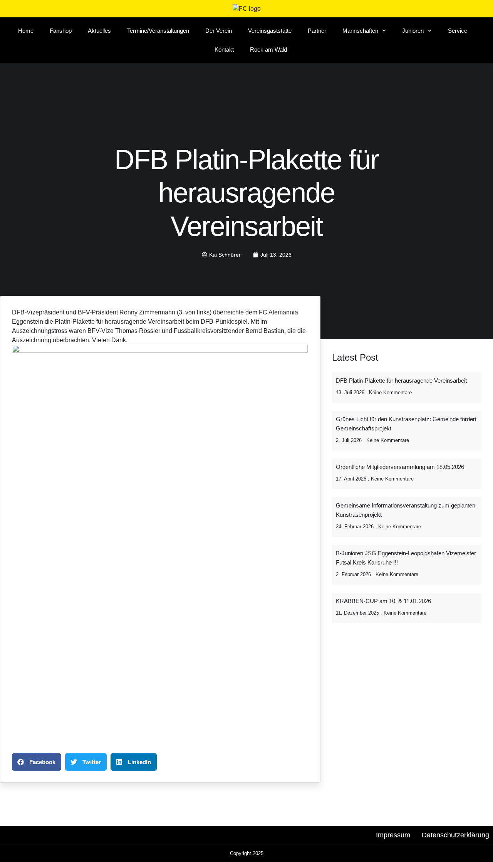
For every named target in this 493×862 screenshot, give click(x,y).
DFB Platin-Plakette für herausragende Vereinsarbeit (401, 380)
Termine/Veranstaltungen (158, 30)
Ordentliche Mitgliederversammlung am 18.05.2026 (400, 467)
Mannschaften (360, 30)
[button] (36, 762)
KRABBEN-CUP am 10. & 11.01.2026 (383, 601)
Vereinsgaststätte (270, 30)
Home (26, 30)
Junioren (413, 30)
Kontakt (224, 49)
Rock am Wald (268, 49)
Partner (317, 30)
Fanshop (61, 30)
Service (457, 30)
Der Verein (218, 30)
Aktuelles (99, 30)
